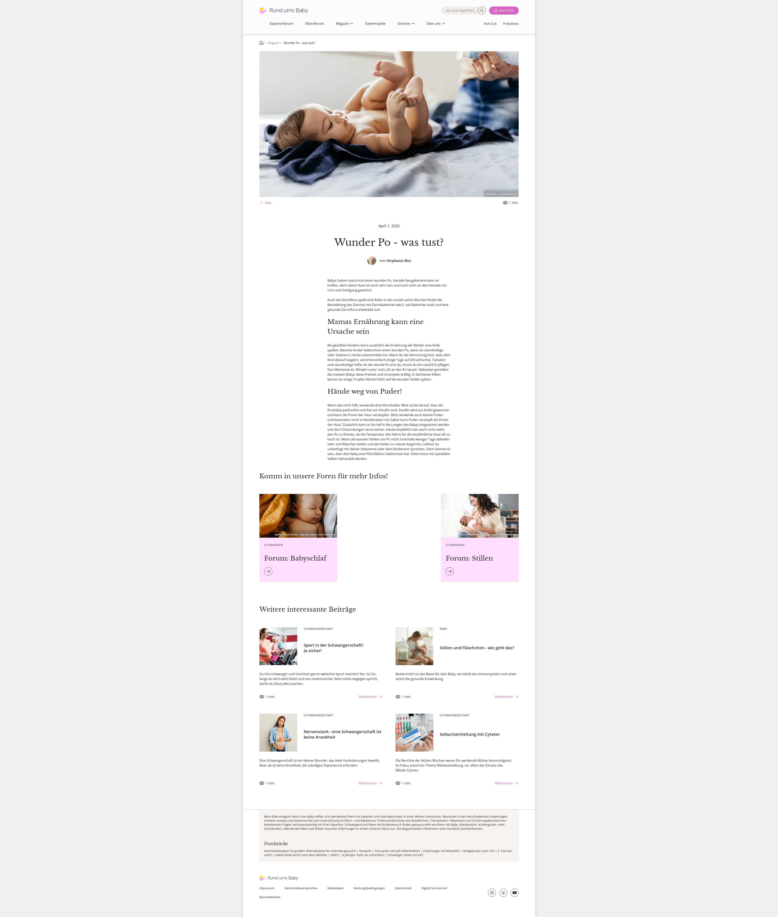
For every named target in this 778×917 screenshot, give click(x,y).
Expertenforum (281, 23)
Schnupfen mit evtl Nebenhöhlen (397, 851)
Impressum (267, 888)
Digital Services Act (434, 888)
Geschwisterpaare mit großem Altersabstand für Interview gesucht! (310, 851)
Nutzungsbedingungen (369, 888)
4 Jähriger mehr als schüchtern (363, 855)
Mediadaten (335, 888)
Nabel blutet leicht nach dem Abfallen (301, 855)
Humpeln (365, 851)
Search (482, 10)
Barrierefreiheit (269, 897)
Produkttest (511, 24)
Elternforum (314, 23)
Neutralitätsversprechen (301, 888)
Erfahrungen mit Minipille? (441, 851)
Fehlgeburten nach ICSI (479, 851)
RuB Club (490, 24)
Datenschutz (403, 888)
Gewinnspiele (375, 23)
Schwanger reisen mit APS (405, 855)
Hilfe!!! (334, 855)
